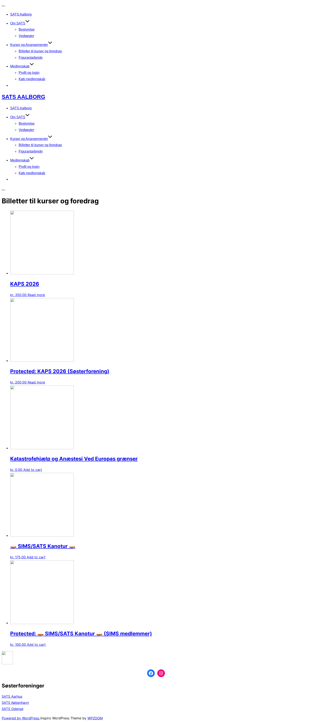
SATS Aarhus (12, 696)
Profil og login (29, 72)
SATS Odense (12, 709)
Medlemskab (20, 66)
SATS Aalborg (21, 14)
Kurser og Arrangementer (29, 45)
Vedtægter (26, 36)
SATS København (15, 702)
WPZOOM (95, 718)
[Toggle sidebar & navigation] (3, 190)
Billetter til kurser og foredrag (40, 51)
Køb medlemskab (32, 79)
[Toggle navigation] (3, 6)
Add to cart (32, 470)
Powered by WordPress (21, 718)
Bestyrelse (27, 29)
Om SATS (17, 23)
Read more (36, 295)
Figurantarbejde (31, 57)
